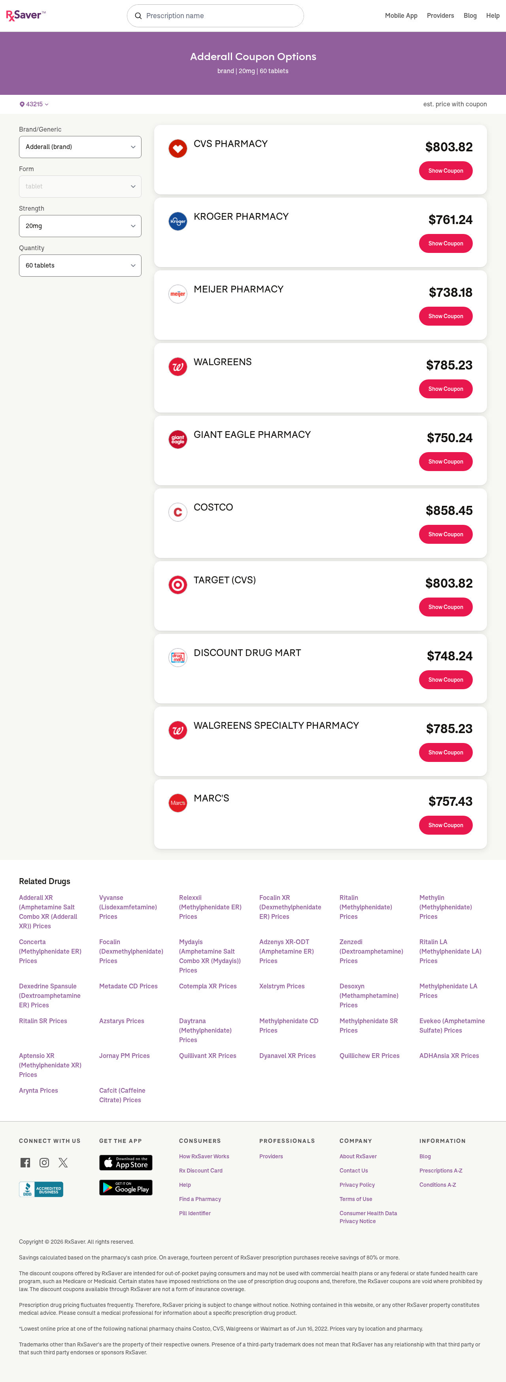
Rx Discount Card (201, 1170)
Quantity (31, 248)
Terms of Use (356, 1199)
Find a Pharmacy (200, 1199)
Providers (440, 15)
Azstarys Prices (121, 1021)
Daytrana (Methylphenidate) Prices (205, 1030)
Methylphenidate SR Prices (369, 1026)
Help (493, 15)
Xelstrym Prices (282, 986)
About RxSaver (358, 1156)
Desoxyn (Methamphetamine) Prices (369, 995)
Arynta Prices (38, 1090)
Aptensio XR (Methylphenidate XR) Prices (50, 1065)
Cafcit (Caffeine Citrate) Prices (122, 1095)
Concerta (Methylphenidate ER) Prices (50, 951)
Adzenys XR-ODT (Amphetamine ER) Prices (286, 951)
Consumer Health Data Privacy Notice (369, 1217)
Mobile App (401, 15)
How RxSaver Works (204, 1156)
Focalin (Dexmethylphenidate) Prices (131, 951)
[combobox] (215, 16)
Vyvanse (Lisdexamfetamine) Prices (128, 907)
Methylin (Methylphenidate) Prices (445, 907)
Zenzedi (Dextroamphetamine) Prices (371, 951)
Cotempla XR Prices (208, 986)
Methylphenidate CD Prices (289, 1026)
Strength (31, 208)
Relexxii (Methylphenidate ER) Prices (210, 907)
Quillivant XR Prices (207, 1056)
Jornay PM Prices (124, 1056)
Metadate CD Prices (128, 986)
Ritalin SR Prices (43, 1021)
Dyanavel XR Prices (287, 1056)
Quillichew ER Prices (370, 1056)
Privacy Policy (357, 1184)
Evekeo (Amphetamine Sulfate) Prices (452, 1026)
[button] (34, 104)
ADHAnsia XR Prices (449, 1056)
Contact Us (354, 1170)
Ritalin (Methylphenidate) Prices (366, 907)
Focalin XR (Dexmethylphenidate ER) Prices (290, 907)
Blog (470, 15)
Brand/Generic (40, 129)
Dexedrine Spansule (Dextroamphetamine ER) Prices (50, 995)
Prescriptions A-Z (441, 1170)
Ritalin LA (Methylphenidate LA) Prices (450, 951)
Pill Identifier (195, 1213)
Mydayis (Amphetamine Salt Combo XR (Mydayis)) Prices (210, 956)
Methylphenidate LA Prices (448, 991)
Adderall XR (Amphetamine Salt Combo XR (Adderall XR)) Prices (48, 912)
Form (26, 169)
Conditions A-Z (437, 1184)
